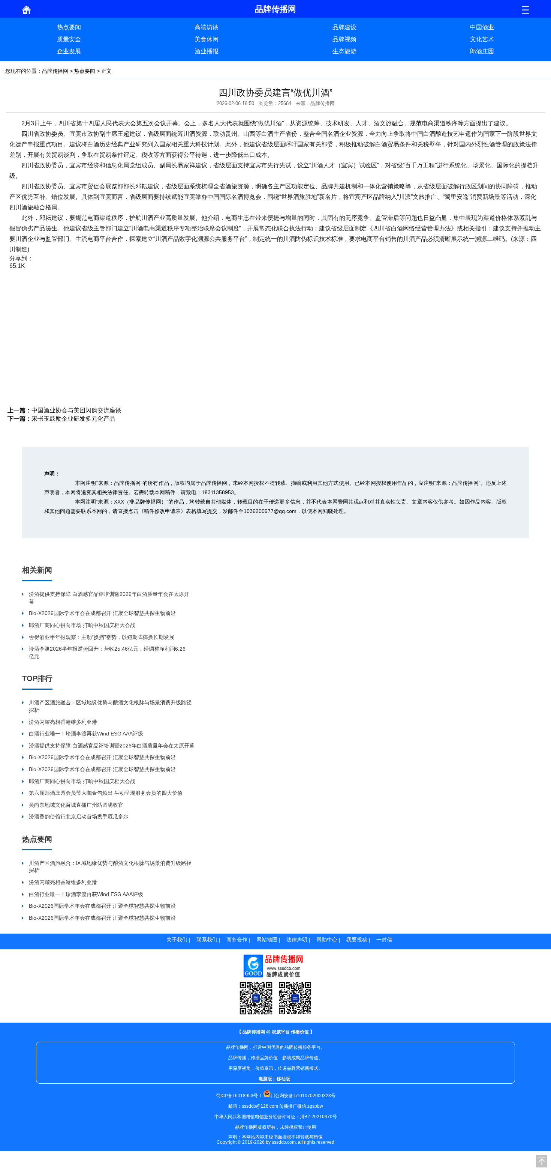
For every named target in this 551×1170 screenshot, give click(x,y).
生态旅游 (344, 51)
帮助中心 (326, 940)
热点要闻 (69, 27)
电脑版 (265, 1078)
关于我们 (176, 940)
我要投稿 (356, 940)
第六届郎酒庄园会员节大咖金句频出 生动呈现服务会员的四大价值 (106, 793)
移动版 (283, 1078)
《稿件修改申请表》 (162, 511)
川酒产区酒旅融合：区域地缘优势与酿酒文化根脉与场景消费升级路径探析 (110, 706)
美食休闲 (207, 39)
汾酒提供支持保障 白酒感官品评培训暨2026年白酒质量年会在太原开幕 (109, 598)
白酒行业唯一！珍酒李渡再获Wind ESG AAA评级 (86, 734)
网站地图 (266, 940)
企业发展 (69, 51)
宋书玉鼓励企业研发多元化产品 (73, 418)
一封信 (384, 940)
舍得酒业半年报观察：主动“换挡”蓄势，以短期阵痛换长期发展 (101, 637)
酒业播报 (207, 51)
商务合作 (236, 940)
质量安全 (69, 39)
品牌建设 (344, 27)
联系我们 (206, 940)
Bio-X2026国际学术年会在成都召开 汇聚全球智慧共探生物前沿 (102, 613)
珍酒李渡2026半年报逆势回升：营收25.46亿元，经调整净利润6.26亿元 (107, 652)
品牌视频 (344, 39)
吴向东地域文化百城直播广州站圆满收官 (76, 805)
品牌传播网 (55, 71)
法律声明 (296, 940)
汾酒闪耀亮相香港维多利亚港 (63, 722)
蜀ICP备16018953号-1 (239, 1095)
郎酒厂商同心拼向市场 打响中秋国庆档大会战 (82, 625)
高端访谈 (207, 27)
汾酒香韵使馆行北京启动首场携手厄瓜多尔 (79, 817)
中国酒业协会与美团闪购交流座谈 (76, 410)
